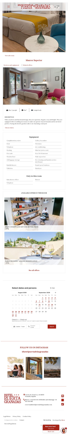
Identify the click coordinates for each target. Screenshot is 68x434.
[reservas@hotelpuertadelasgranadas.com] (24, 404)
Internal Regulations (10, 423)
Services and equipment (11, 65)
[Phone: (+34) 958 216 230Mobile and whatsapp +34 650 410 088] (24, 400)
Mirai (63, 420)
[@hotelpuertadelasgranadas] (21, 351)
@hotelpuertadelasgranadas (35, 351)
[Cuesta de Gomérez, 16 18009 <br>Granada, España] (24, 395)
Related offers (27, 65)
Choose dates (9, 128)
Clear (53, 288)
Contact (21, 420)
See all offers (34, 270)
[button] (4, 86)
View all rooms (9, 55)
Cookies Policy (27, 416)
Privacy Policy (17, 416)
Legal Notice (7, 416)
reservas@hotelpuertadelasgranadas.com (38, 404)
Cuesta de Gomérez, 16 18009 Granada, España (34, 395)
